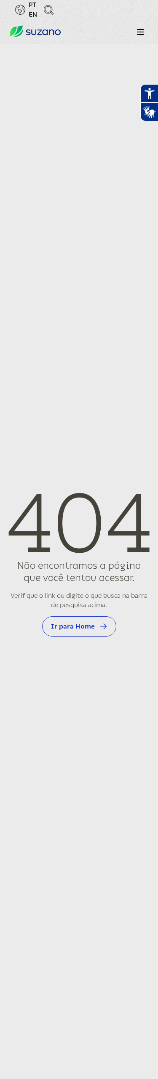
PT (32, 5)
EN (33, 14)
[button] (140, 32)
